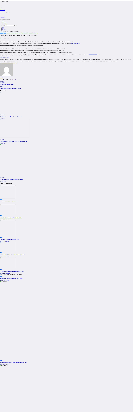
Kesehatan (1, 33)
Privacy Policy (4, 23)
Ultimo (22, 33)
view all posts (2, 81)
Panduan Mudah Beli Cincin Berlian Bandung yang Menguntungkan (12, 254)
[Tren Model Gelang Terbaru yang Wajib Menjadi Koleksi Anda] (14, 137)
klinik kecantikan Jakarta (16, 33)
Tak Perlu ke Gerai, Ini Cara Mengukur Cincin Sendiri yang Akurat (12, 271)
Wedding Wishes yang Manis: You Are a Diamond (10, 116)
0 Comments (36, 33)
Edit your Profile (15, 79)
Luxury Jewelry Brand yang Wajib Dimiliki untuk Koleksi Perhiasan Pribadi (13, 362)
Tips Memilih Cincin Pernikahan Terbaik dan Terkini (11, 179)
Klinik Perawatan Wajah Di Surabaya (6, 84)
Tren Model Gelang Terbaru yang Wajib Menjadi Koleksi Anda (13, 141)
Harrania (2, 10)
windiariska (25, 33)
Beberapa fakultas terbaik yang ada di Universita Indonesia (10, 88)
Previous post (2, 82)
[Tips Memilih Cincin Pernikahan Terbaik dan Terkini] (16, 175)
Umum (5, 33)
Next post (1, 86)
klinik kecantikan (9, 33)
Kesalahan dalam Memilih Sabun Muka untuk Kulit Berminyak (11, 278)
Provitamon (2, 114)
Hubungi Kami (4, 22)
